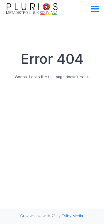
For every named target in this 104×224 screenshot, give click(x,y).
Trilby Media (72, 216)
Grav (24, 216)
